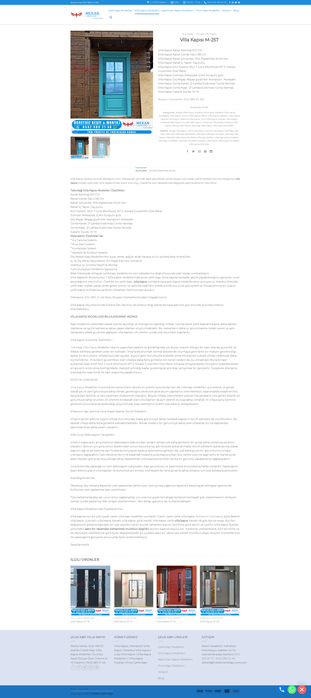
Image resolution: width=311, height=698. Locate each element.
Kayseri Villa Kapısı (227, 119)
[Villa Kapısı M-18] (90, 591)
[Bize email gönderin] (239, 2)
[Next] (147, 82)
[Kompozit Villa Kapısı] (87, 14)
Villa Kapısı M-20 (209, 621)
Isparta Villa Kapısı (170, 119)
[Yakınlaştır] (75, 130)
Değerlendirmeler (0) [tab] (162, 170)
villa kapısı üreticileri (199, 144)
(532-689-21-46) (94, 297)
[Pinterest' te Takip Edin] (96, 667)
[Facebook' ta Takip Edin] (230, 2)
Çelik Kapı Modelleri (120, 10)
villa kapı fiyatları (205, 137)
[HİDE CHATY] (302, 689)
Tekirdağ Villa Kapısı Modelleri (181, 137)
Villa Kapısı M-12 (123, 621)
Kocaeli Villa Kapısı (191, 122)
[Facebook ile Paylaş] (187, 151)
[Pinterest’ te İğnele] (205, 151)
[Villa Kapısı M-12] (134, 591)
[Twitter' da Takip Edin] (236, 2)
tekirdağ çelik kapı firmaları (210, 134)
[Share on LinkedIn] (211, 151)
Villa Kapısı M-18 (80, 621)
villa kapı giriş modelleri (227, 137)
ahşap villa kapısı (177, 131)
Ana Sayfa (187, 34)
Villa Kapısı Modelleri (147, 10)
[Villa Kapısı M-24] (177, 591)
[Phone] (281, 689)
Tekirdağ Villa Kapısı (201, 125)
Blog (236, 10)
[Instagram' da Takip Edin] (233, 2)
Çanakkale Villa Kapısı (169, 116)
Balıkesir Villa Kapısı (225, 112)
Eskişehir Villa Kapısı (230, 116)
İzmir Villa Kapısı (209, 119)
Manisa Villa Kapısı (181, 125)
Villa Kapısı (212, 141)
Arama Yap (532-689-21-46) (84, 2)
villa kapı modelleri (168, 141)
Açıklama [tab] (141, 170)
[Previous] (76, 82)
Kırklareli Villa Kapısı (171, 122)
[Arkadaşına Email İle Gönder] (199, 151)
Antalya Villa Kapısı (206, 34)
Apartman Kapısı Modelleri (177, 10)
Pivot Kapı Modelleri (208, 10)
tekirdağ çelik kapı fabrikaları (180, 134)
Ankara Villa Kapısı (185, 112)
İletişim (226, 10)
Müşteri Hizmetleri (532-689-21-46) (181, 99)
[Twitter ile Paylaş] (193, 151)
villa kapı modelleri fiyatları (192, 141)
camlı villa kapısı (195, 131)
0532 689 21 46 (225, 658)
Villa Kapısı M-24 (166, 621)
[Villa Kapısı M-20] (220, 591)
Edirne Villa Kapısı (210, 116)
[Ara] (110, 17)
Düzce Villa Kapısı (191, 116)
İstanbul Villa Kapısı (190, 119)
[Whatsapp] (292, 689)
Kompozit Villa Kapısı (213, 122)
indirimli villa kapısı (214, 131)
